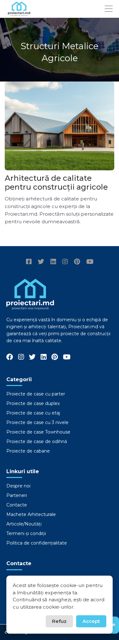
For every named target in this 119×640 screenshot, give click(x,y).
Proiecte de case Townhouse (38, 432)
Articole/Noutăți (24, 524)
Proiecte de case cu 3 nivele (37, 422)
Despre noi (18, 486)
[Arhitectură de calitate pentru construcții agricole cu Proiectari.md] (59, 126)
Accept (91, 621)
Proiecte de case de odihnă (36, 441)
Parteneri (16, 495)
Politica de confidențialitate (36, 543)
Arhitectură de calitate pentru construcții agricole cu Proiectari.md (56, 186)
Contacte (16, 505)
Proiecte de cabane (28, 451)
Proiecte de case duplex (33, 403)
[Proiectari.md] (19, 13)
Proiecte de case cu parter (35, 394)
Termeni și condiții (26, 533)
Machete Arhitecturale (31, 514)
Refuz (59, 621)
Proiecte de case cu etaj (33, 413)
